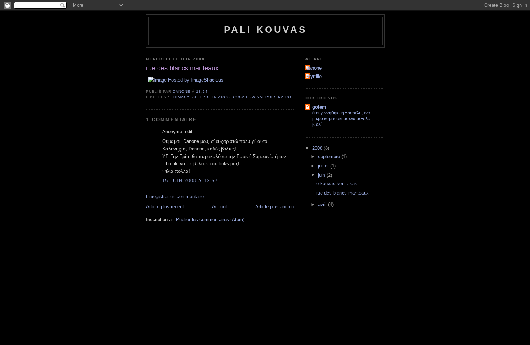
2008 (318, 148)
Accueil (220, 206)
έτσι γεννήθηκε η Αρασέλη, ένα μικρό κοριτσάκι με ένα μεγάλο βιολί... (341, 118)
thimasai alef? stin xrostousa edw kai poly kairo (231, 97)
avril (323, 204)
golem (319, 107)
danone (314, 68)
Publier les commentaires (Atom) (210, 219)
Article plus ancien (274, 206)
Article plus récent (165, 206)
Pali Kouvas (265, 29)
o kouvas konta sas (336, 183)
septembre (329, 156)
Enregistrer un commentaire (175, 196)
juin (322, 175)
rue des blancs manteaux (342, 193)
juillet (324, 166)
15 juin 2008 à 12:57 (190, 180)
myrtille (314, 76)
